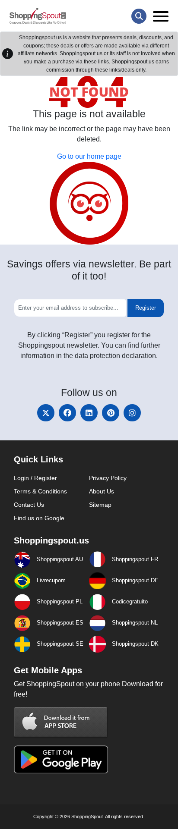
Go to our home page (89, 156)
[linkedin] (89, 412)
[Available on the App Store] (61, 722)
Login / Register (35, 477)
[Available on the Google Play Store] (61, 759)
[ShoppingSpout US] (38, 16)
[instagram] (132, 412)
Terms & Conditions (40, 491)
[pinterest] (110, 412)
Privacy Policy (108, 477)
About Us (101, 491)
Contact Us (29, 504)
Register (145, 308)
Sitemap (100, 504)
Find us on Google (39, 518)
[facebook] (67, 412)
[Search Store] (138, 16)
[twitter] (45, 412)
